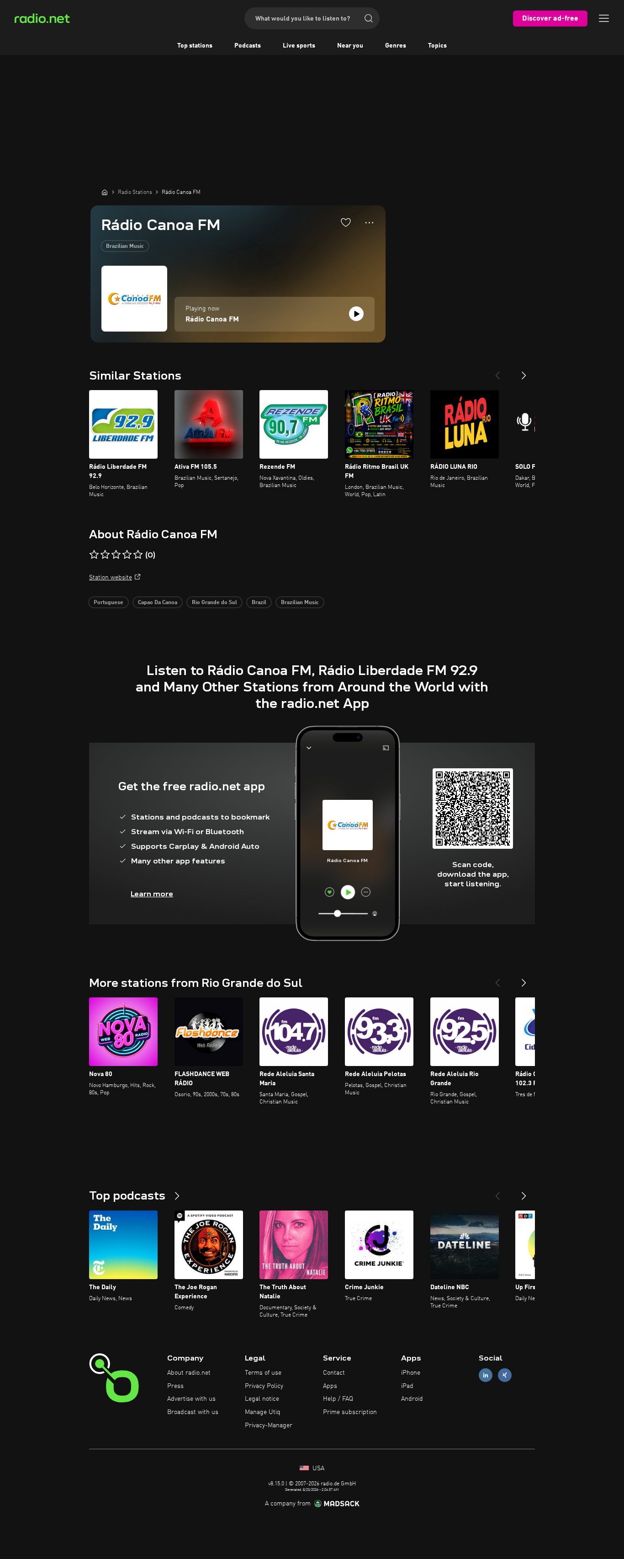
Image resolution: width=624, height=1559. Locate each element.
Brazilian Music (125, 246)
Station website (110, 577)
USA (317, 1468)
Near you (350, 46)
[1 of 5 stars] (94, 554)
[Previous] (497, 372)
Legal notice (262, 1399)
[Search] (368, 18)
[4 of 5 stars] (127, 554)
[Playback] (356, 313)
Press (175, 1386)
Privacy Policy (264, 1386)
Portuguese (108, 602)
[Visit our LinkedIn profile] (485, 1375)
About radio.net (189, 1373)
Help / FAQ (338, 1399)
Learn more (152, 894)
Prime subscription (350, 1412)
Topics (437, 46)
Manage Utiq (262, 1412)
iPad (407, 1386)
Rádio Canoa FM (212, 319)
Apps (330, 1386)
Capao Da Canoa (157, 602)
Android (412, 1399)
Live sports (299, 46)
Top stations (194, 46)
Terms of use (263, 1373)
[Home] (104, 192)
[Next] (524, 372)
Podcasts (247, 46)
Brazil (259, 602)
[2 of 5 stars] (105, 554)
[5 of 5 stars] (137, 554)
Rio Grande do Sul (214, 602)
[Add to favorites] (345, 222)
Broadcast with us (192, 1412)
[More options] (369, 222)
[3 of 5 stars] (116, 554)
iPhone (410, 1373)
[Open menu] (603, 18)
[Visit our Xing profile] (504, 1375)
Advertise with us (191, 1399)
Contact (334, 1373)
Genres (395, 46)
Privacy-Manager (268, 1425)
